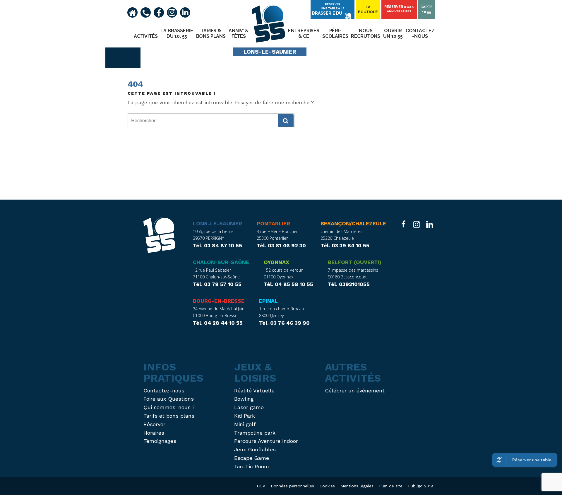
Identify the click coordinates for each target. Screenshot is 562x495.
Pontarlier (273, 223)
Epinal (268, 301)
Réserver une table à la (328, 9)
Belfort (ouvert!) (354, 262)
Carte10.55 (426, 9)
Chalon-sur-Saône (221, 262)
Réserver (399, 9)
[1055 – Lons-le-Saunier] (159, 236)
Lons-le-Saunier (217, 223)
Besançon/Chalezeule (353, 223)
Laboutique (368, 9)
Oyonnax (276, 262)
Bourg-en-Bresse (218, 301)
